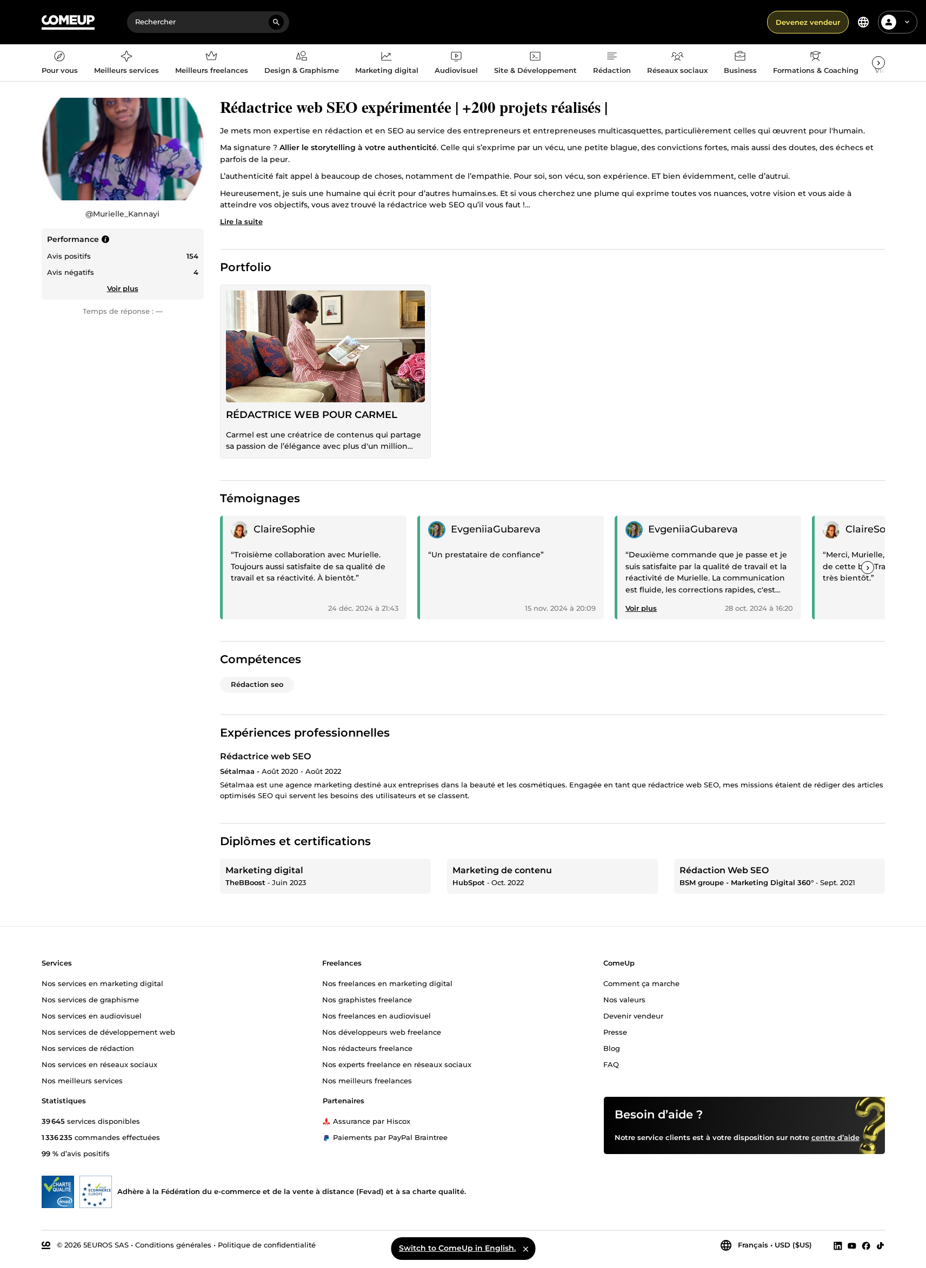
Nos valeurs (624, 999)
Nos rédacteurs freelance (367, 1047)
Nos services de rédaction (88, 1047)
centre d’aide (835, 1136)
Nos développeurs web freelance (381, 1031)
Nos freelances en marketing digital (387, 983)
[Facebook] (866, 1245)
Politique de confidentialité (267, 1244)
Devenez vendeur (808, 22)
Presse (615, 1031)
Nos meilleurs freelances (367, 1080)
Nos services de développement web (108, 1031)
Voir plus (122, 288)
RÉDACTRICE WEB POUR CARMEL (311, 415)
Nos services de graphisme (90, 999)
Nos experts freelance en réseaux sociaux (396, 1064)
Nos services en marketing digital (102, 983)
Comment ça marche (641, 983)
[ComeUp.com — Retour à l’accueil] (68, 22)
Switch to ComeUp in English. (457, 1248)
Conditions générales (173, 1244)
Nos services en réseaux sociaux (99, 1064)
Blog (611, 1047)
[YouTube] (852, 1245)
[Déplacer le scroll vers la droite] (878, 62)
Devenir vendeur (633, 1015)
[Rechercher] (276, 22)
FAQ (611, 1064)
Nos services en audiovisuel (92, 1015)
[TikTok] (880, 1245)
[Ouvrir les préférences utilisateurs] (907, 22)
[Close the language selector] (525, 1248)
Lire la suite (241, 221)
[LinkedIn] (838, 1245)
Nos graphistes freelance (367, 999)
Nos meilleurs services (82, 1080)
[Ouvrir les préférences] (863, 22)
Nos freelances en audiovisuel (376, 1015)
